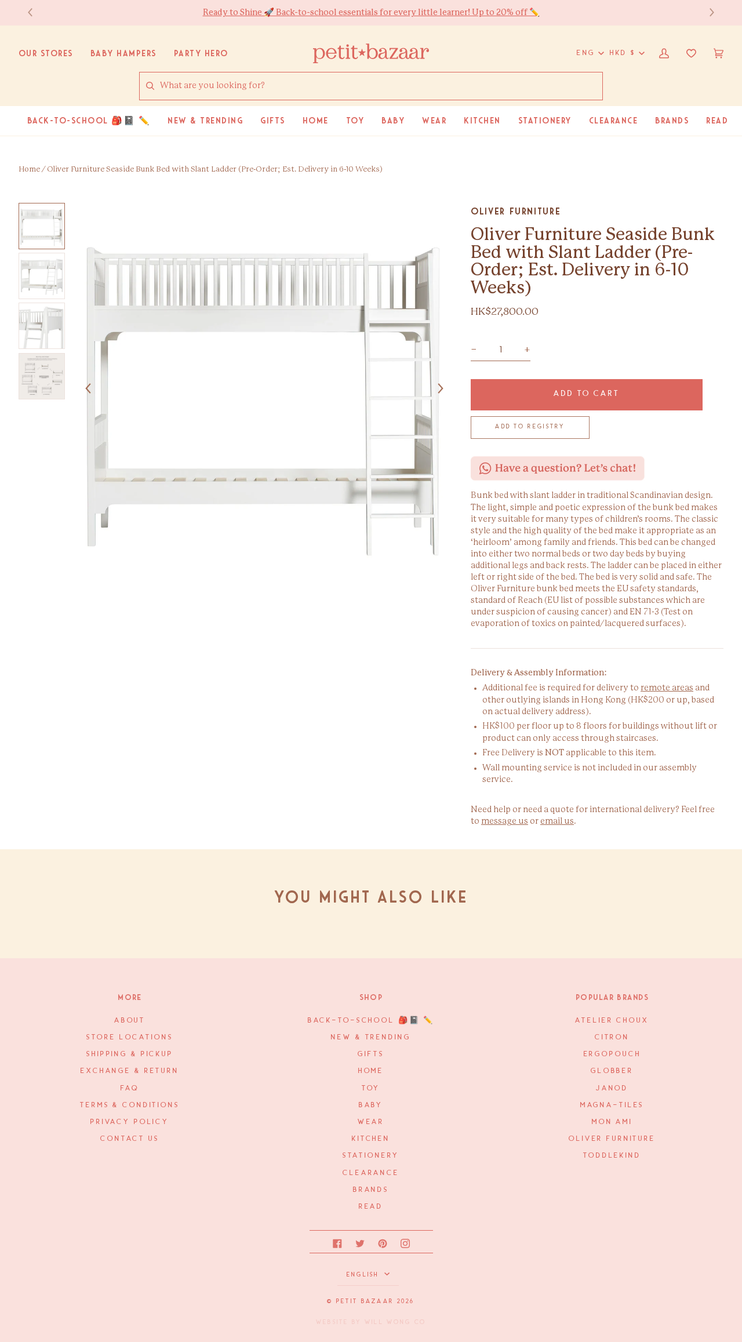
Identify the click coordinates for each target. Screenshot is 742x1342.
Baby (371, 1105)
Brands (371, 1190)
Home (29, 169)
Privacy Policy (129, 1122)
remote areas (667, 688)
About (130, 1020)
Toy (371, 1088)
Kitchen (371, 1139)
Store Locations (129, 1037)
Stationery (371, 1155)
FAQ (130, 1088)
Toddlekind (612, 1155)
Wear (371, 1122)
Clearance (371, 1173)
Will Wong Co (395, 1322)
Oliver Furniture (516, 211)
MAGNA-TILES (612, 1105)
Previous (36, 12)
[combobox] (381, 86)
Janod (612, 1088)
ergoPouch (612, 1054)
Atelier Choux (612, 1020)
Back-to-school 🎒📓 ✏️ (371, 1020)
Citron (612, 1037)
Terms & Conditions (130, 1105)
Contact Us (129, 1139)
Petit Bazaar (365, 1301)
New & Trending (370, 1037)
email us (557, 821)
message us (504, 821)
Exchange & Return (130, 1071)
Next (706, 12)
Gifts (371, 1054)
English (364, 1274)
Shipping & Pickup (129, 1054)
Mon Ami (612, 1122)
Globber (612, 1071)
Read (371, 1206)
